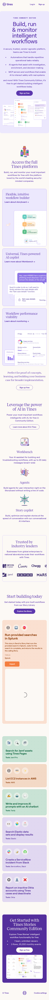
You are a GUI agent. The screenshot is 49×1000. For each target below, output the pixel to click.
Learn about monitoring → (17, 321)
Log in (32, 4)
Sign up (42, 4)
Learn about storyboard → (17, 202)
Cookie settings (40, 993)
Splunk (7, 658)
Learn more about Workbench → (20, 261)
